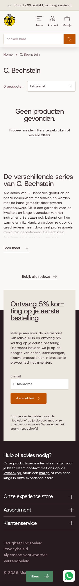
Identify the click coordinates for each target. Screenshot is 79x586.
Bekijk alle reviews (36, 276)
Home (8, 54)
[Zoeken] (69, 39)
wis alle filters (39, 135)
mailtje (44, 473)
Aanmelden (25, 398)
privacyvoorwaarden (25, 424)
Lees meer (12, 248)
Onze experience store (28, 496)
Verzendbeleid (16, 561)
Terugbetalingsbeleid (23, 543)
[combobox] (33, 39)
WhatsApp (12, 473)
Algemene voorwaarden (26, 555)
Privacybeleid (16, 549)
